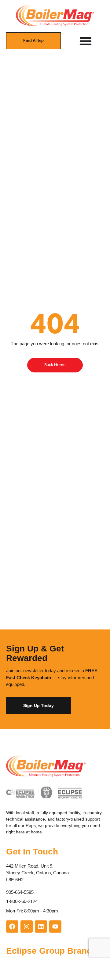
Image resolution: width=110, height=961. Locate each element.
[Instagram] (26, 926)
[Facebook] (12, 926)
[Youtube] (55, 926)
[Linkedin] (41, 926)
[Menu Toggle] (85, 40)
